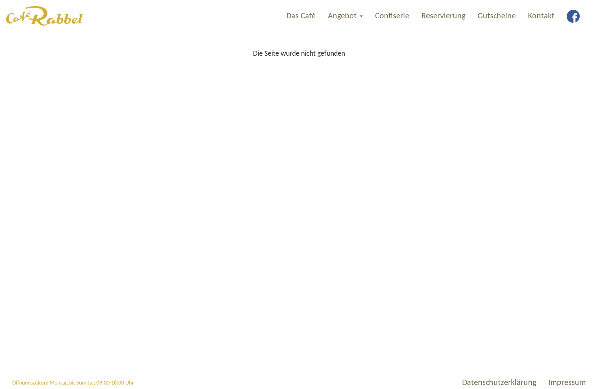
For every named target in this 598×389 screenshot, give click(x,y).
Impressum (567, 383)
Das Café (301, 16)
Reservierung (443, 16)
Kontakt (541, 16)
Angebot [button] (343, 16)
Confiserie (392, 16)
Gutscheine (497, 16)
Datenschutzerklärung (499, 383)
